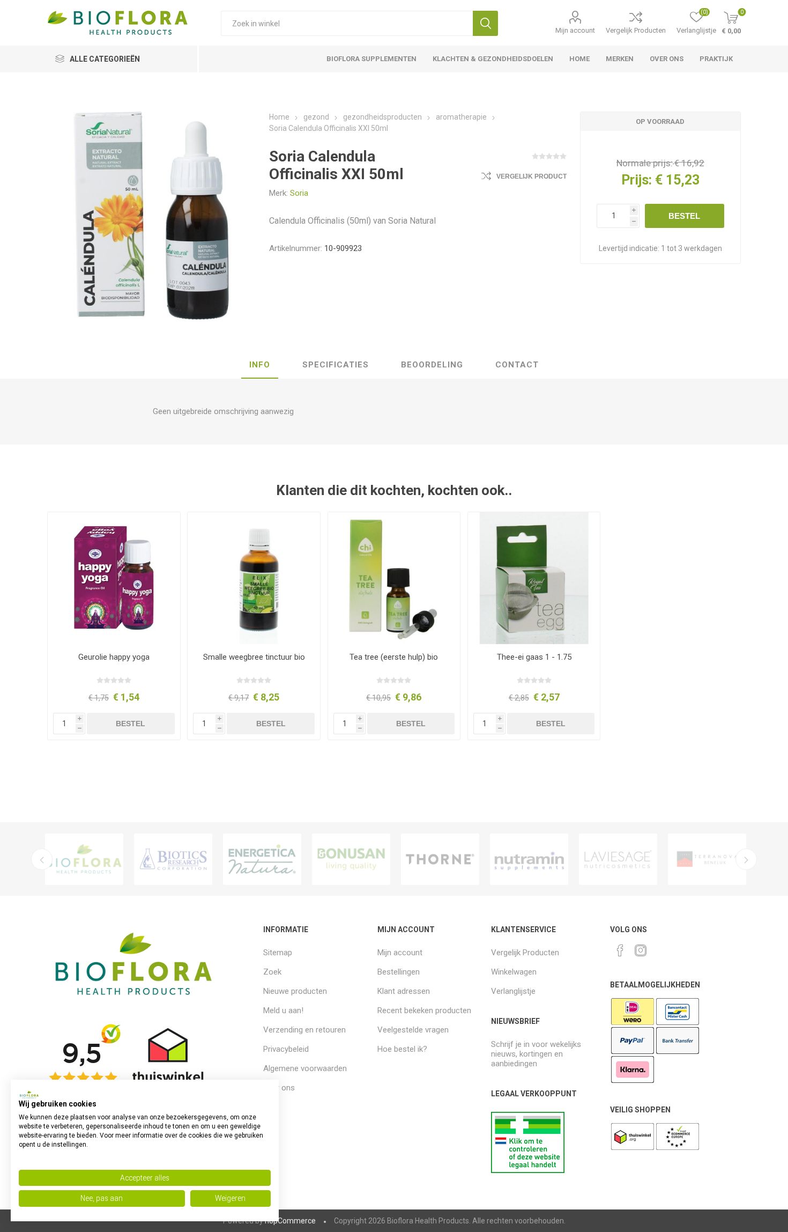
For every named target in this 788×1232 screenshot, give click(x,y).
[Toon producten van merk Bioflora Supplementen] (84, 859)
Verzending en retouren (304, 1030)
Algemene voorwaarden (305, 1068)
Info (259, 365)
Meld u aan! (283, 1010)
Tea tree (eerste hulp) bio (394, 657)
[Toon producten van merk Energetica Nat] (262, 859)
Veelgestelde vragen (413, 1030)
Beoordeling (432, 365)
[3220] (534, 578)
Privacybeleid (286, 1049)
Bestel (684, 215)
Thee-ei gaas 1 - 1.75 (534, 657)
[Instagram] (640, 950)
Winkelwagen (514, 972)
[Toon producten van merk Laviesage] (618, 859)
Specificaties (335, 365)
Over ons (279, 1088)
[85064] (114, 578)
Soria (299, 193)
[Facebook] (620, 950)
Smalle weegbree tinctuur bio (254, 657)
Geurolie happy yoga (114, 657)
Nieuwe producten (295, 991)
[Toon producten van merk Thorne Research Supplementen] (440, 859)
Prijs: (636, 180)
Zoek (485, 23)
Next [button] (746, 859)
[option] (84, 859)
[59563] (394, 578)
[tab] (259, 365)
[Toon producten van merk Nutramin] (529, 859)
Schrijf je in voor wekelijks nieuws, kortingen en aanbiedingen (536, 1053)
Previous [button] (42, 859)
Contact (517, 365)
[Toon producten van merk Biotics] (173, 859)
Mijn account (575, 30)
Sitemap (277, 952)
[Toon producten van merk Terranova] (707, 859)
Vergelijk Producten (636, 30)
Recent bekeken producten (424, 1010)
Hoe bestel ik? (402, 1049)
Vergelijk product (531, 176)
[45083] (253, 578)
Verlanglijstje (513, 991)
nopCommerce (290, 1220)
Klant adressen (403, 991)
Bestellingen (398, 972)
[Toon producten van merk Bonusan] (351, 859)
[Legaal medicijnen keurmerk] (527, 1170)
